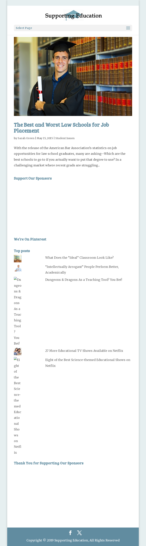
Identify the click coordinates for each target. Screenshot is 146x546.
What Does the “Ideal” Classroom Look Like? (79, 257)
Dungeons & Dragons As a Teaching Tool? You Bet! (83, 280)
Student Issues (65, 138)
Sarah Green (26, 138)
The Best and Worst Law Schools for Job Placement (61, 127)
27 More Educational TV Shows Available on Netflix (84, 351)
